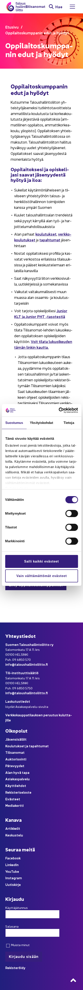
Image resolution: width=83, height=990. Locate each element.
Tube (15, 871)
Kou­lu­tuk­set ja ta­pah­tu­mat (27, 746)
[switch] (71, 513)
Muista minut (20, 945)
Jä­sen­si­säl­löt (16, 739)
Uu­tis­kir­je (13, 884)
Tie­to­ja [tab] (69, 423)
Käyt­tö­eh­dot (15, 785)
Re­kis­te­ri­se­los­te (18, 792)
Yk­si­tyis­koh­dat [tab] (41, 423)
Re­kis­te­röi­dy (15, 967)
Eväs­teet (12, 799)
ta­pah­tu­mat (49, 239)
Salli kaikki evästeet (41, 561)
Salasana (12, 926)
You (8, 871)
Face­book (13, 858)
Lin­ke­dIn (12, 864)
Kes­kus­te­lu (14, 835)
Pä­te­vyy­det (14, 765)
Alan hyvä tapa (17, 772)
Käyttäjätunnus (16, 907)
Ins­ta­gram (13, 877)
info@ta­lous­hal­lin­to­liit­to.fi (26, 664)
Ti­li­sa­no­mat (35, 6)
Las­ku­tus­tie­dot (17, 701)
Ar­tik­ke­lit (12, 828)
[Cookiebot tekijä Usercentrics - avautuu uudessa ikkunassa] (59, 410)
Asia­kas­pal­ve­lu (17, 778)
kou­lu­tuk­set (45, 233)
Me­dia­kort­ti (14, 805)
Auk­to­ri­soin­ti (15, 759)
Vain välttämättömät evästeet (41, 576)
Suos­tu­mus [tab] (14, 423)
